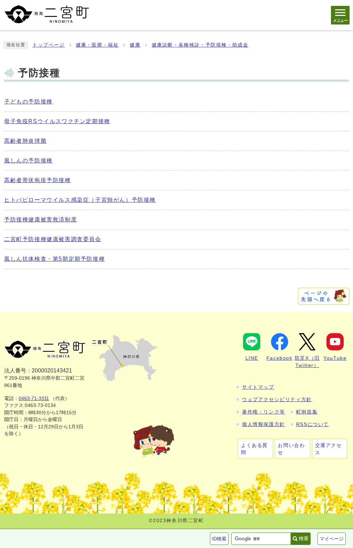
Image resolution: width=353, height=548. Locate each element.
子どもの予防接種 (28, 101)
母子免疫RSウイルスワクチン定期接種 (57, 121)
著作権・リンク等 (263, 412)
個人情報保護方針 (263, 424)
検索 (304, 538)
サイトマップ (258, 387)
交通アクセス (328, 448)
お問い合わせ (291, 448)
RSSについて (312, 424)
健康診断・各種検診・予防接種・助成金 (200, 45)
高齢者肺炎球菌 (25, 141)
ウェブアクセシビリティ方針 (277, 399)
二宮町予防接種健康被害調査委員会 (52, 239)
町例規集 (306, 412)
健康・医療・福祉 (97, 45)
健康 (135, 45)
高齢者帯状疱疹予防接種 (37, 180)
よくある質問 (254, 448)
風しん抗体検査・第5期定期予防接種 (54, 259)
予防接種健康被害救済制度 (40, 219)
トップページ (48, 45)
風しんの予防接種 (28, 160)
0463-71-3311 (34, 398)
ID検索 (219, 538)
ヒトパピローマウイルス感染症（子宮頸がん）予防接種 (80, 200)
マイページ (332, 538)
